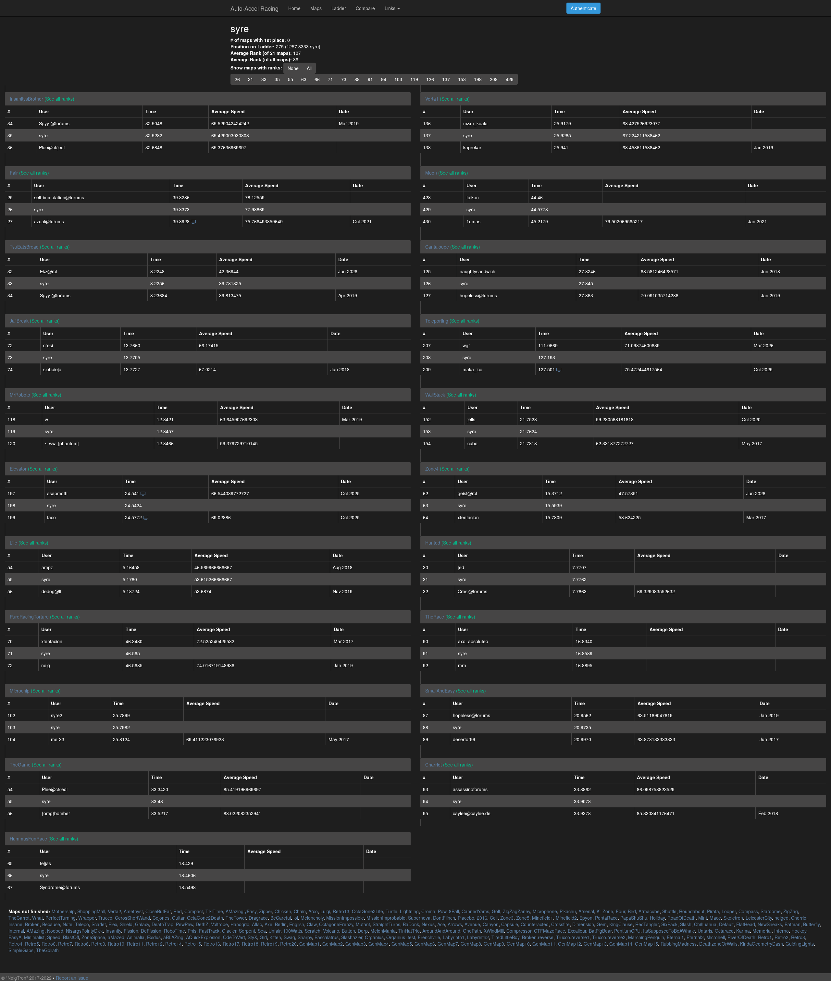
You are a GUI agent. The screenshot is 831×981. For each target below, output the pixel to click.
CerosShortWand (132, 917)
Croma (428, 911)
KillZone (605, 911)
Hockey (798, 930)
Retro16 (212, 943)
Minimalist (34, 937)
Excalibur (577, 930)
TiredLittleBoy (505, 937)
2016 (482, 917)
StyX (252, 937)
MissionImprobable (385, 917)
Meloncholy (312, 917)
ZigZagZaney (516, 911)
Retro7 (65, 943)
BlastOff (71, 937)
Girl (263, 937)
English (296, 924)
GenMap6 (425, 943)
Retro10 (116, 943)
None (293, 68)
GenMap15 (646, 943)
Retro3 (798, 937)
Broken (32, 924)
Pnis (192, 930)
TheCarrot (19, 917)
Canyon (491, 924)
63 (303, 79)
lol (295, 917)
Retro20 (288, 943)
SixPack (669, 924)
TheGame (20, 764)
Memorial (762, 930)
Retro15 (192, 943)
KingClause (621, 924)
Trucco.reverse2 (609, 937)
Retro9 (98, 943)
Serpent (247, 930)
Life (13, 542)
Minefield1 (542, 917)
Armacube (649, 911)
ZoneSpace (93, 937)
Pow (442, 911)
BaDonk (411, 924)
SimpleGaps (20, 950)
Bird (632, 911)
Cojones (161, 917)
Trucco (105, 917)
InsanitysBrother (26, 98)
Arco (313, 911)
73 (343, 79)
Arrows (455, 924)
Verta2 (114, 911)
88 (357, 79)
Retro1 (765, 937)
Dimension (583, 924)
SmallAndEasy (440, 690)
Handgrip (239, 924)
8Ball (454, 911)
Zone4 (432, 468)
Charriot (433, 764)
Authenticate (583, 8)
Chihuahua (705, 924)
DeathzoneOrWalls (718, 943)
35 (277, 79)
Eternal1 (675, 937)
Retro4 (15, 943)
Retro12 (154, 943)
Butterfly (811, 924)
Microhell (715, 937)
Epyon (585, 917)
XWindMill (494, 930)
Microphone (545, 911)
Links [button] (391, 8)
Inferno (781, 930)
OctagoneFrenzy (336, 924)
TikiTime (214, 911)
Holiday (657, 917)
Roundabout (691, 911)
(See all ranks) (59, 98)
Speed (53, 937)
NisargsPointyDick (84, 930)
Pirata (713, 911)
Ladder (338, 8)
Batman (792, 924)
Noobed (55, 930)
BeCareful (280, 917)
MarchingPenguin (646, 937)
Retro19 (269, 943)
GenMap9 (494, 943)
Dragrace (258, 917)
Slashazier (351, 937)
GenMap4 (378, 943)
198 (478, 79)
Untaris (705, 930)
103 (398, 79)
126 (430, 79)
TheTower (236, 917)
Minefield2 (566, 917)
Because (51, 924)
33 (264, 79)
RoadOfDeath (681, 917)
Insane (15, 924)
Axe (268, 924)
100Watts (292, 930)
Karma (743, 930)
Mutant (363, 924)
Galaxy (142, 924)
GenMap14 (620, 943)
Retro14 (173, 943)
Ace (441, 924)
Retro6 (49, 943)
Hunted (432, 542)
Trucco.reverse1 (572, 937)
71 (330, 79)
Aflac (257, 924)
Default (726, 924)
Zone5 (522, 917)
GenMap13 (595, 943)
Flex (112, 924)
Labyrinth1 (454, 937)
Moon (431, 172)
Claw (311, 924)
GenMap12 (569, 943)
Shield (126, 924)
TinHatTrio (409, 930)
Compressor (518, 930)
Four (620, 911)
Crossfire (560, 924)
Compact (193, 911)
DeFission (151, 930)
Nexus (428, 924)
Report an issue (72, 978)
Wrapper (87, 917)
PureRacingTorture (29, 616)
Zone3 (507, 917)
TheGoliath (47, 950)
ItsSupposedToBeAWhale (669, 930)
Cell (494, 917)
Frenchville (429, 937)
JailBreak (19, 320)
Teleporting (436, 320)
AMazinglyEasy (241, 911)
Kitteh (275, 937)
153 (462, 79)
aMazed (116, 937)
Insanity (113, 930)
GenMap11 (543, 943)
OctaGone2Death (205, 917)
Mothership (63, 911)
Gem (602, 924)
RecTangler (647, 924)
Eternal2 (695, 937)
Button (348, 930)
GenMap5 (401, 943)
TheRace (434, 616)
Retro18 (250, 943)
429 (510, 79)
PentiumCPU (627, 930)
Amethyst (133, 911)
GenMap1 (309, 943)
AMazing (35, 930)
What (37, 917)
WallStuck (435, 394)
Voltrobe (219, 924)
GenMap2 (332, 943)
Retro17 (231, 943)
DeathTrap (162, 924)
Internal (16, 930)
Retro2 (781, 937)
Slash (685, 924)
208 (494, 79)
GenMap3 (355, 943)
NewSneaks (770, 924)
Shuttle (669, 911)
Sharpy (305, 937)
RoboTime (174, 930)
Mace (715, 917)
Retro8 (82, 943)
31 (250, 79)
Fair (14, 172)
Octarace (724, 930)
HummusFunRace (28, 838)
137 (446, 79)
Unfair (274, 930)
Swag (289, 937)
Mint (702, 917)
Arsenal (586, 911)
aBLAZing (173, 937)
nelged (781, 917)
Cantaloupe (437, 246)
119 (414, 79)
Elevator (18, 468)
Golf (496, 911)
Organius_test (400, 937)
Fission (131, 930)
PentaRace (606, 917)
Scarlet (99, 924)
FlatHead (745, 924)
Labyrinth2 (478, 937)
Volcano (331, 930)
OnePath (472, 930)
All (309, 68)
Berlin (281, 924)
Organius (374, 937)
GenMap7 (448, 943)
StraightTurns (386, 924)
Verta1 (432, 98)
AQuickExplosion (203, 937)
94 (383, 79)
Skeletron (733, 917)
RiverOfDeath (741, 937)
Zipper (265, 911)
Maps (316, 8)
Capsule (509, 924)
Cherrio (798, 917)
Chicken (283, 911)
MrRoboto (20, 394)
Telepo (82, 924)
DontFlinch (444, 917)
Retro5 (32, 943)
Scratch (312, 930)
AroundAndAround (441, 930)
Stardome (771, 911)
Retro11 (135, 943)
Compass (748, 911)
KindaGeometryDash (761, 943)
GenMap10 (518, 943)
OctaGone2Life (367, 911)
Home (294, 8)
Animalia (135, 937)
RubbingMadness (679, 943)
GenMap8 (471, 943)
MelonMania (383, 930)
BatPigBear (600, 930)
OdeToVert (234, 937)
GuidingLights (800, 943)
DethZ (202, 924)
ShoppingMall (91, 911)
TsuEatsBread (24, 246)
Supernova (419, 917)
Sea (262, 930)
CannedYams (475, 911)
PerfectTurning (60, 917)
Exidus (154, 937)
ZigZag (790, 911)
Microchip (20, 690)
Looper (729, 911)
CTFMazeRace (549, 930)
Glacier (229, 930)
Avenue (472, 924)
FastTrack (209, 930)
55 (290, 79)
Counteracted (535, 924)
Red (177, 911)
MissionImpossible (345, 917)
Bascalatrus (327, 937)
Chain (300, 911)
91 (370, 79)
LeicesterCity (759, 917)
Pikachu (568, 911)
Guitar (178, 917)
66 (317, 79)
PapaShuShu (633, 917)
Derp (363, 930)
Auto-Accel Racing (254, 8)
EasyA (14, 937)
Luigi (325, 911)
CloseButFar (158, 911)
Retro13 (341, 911)
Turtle (391, 911)
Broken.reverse (537, 937)
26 (237, 79)
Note (67, 924)
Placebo (466, 917)
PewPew (184, 924)
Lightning (409, 911)
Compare (365, 8)
